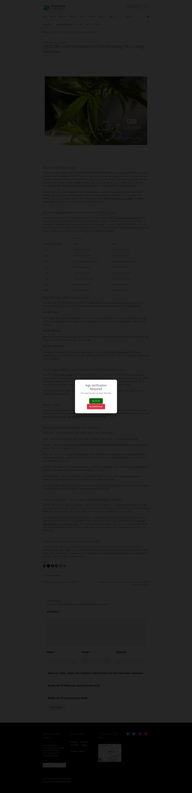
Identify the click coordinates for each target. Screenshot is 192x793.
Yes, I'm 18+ (96, 401)
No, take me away (96, 406)
